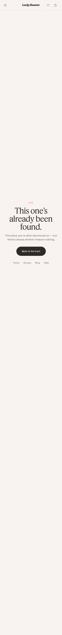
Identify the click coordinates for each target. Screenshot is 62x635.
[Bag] (55, 5)
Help (46, 262)
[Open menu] (5, 5)
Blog (37, 262)
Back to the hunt (31, 251)
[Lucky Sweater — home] (31, 5)
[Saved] (48, 5)
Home (16, 262)
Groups (27, 262)
